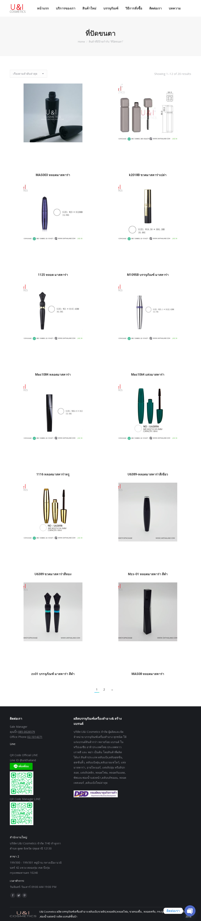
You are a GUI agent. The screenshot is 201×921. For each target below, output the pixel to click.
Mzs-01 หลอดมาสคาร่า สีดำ (148, 574)
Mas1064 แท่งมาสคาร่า (147, 374)
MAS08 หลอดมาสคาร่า (148, 674)
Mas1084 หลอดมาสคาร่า (53, 374)
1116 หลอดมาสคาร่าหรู (52, 474)
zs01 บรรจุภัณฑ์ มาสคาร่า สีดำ (53, 674)
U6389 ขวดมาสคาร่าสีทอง (53, 574)
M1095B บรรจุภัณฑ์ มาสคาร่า (148, 275)
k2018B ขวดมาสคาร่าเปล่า (147, 175)
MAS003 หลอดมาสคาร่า (53, 175)
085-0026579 (26, 732)
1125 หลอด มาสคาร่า (53, 275)
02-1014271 (34, 737)
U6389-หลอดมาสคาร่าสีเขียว (148, 474)
